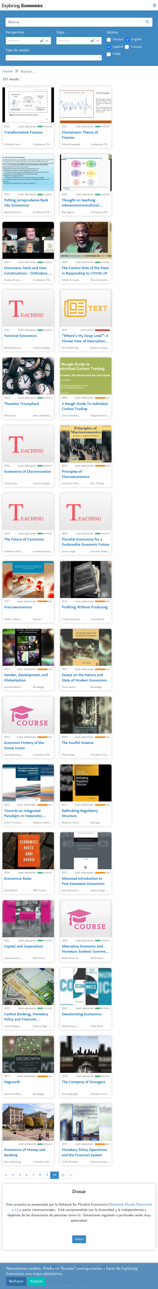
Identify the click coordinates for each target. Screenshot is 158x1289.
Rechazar (16, 1281)
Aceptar (36, 1281)
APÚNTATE (77, 81)
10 (54, 1175)
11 (63, 1175)
